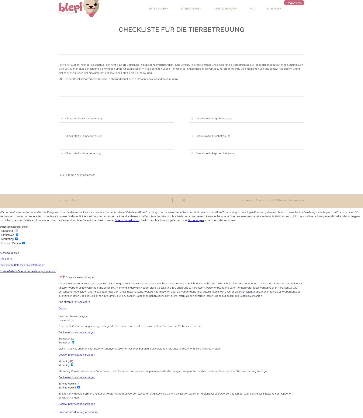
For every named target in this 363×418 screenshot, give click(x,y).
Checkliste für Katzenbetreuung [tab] (83, 118)
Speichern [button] (6, 259)
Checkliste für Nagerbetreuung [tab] (214, 118)
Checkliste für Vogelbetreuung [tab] (83, 153)
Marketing (7, 239)
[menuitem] (154, 8)
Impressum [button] (49, 271)
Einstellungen (196, 220)
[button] (77, 332)
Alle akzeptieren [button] (9, 252)
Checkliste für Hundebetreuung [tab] (83, 136)
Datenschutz (263, 200)
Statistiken (8, 235)
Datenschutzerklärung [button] (30, 271)
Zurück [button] (63, 308)
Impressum (247, 200)
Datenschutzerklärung (127, 220)
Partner (282, 200)
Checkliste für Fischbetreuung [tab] (213, 136)
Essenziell (8, 231)
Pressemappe (296, 200)
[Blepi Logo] (79, 8)
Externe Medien (11, 243)
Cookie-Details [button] (8, 271)
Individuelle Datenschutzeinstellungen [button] (22, 265)
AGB (274, 200)
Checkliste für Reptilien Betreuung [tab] (215, 153)
